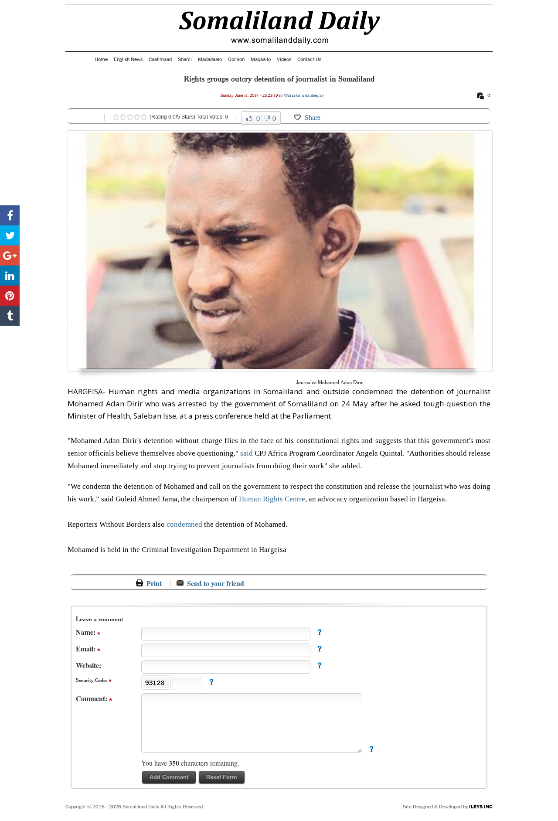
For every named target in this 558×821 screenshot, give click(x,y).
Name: (86, 632)
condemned (185, 524)
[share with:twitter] (10, 235)
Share (312, 117)
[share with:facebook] (10, 215)
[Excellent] (143, 116)
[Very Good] (136, 116)
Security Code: (92, 680)
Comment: (92, 698)
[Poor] (115, 116)
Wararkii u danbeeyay (304, 95)
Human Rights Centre (272, 499)
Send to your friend (215, 583)
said (247, 453)
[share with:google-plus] (10, 255)
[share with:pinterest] (10, 296)
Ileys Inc (481, 806)
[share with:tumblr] (10, 316)
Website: (88, 665)
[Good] (129, 116)
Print (154, 583)
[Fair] (122, 116)
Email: (86, 649)
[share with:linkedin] (10, 276)
